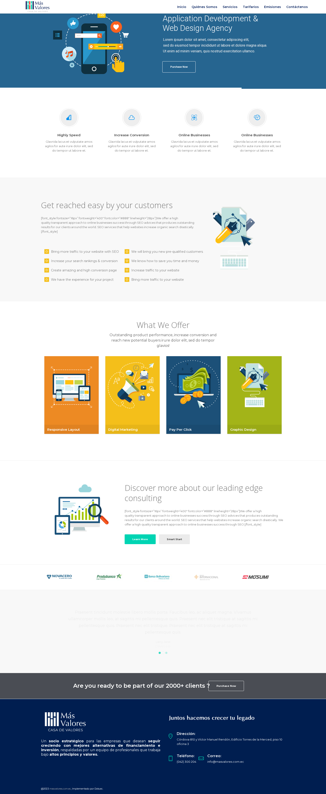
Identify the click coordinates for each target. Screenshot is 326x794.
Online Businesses (194, 135)
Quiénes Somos (204, 7)
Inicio (181, 7)
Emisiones (272, 7)
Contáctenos (297, 7)
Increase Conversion (131, 135)
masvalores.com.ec (60, 788)
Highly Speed (69, 135)
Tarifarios (251, 7)
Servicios (230, 7)
